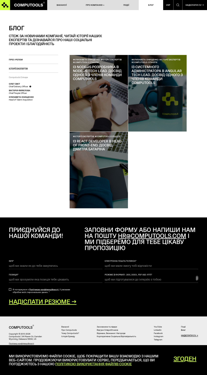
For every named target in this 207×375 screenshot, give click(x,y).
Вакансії (66, 326)
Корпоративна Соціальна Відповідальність (117, 336)
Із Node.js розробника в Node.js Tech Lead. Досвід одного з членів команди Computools (97, 73)
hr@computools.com (152, 235)
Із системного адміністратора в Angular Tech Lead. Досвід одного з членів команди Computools (157, 75)
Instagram (159, 336)
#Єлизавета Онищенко (86, 59)
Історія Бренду (69, 336)
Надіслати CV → (189, 335)
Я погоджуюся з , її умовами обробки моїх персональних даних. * (41, 290)
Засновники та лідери (108, 326)
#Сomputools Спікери (86, 62)
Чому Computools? (71, 333)
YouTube (159, 326)
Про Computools (70, 330)
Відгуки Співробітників (108, 330)
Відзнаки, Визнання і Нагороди (112, 333)
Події (184, 326)
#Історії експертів (111, 59)
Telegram (159, 339)
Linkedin (159, 330)
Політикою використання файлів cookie (93, 364)
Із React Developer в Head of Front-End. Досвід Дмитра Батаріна (97, 145)
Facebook (159, 333)
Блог (184, 330)
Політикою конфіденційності (43, 289)
